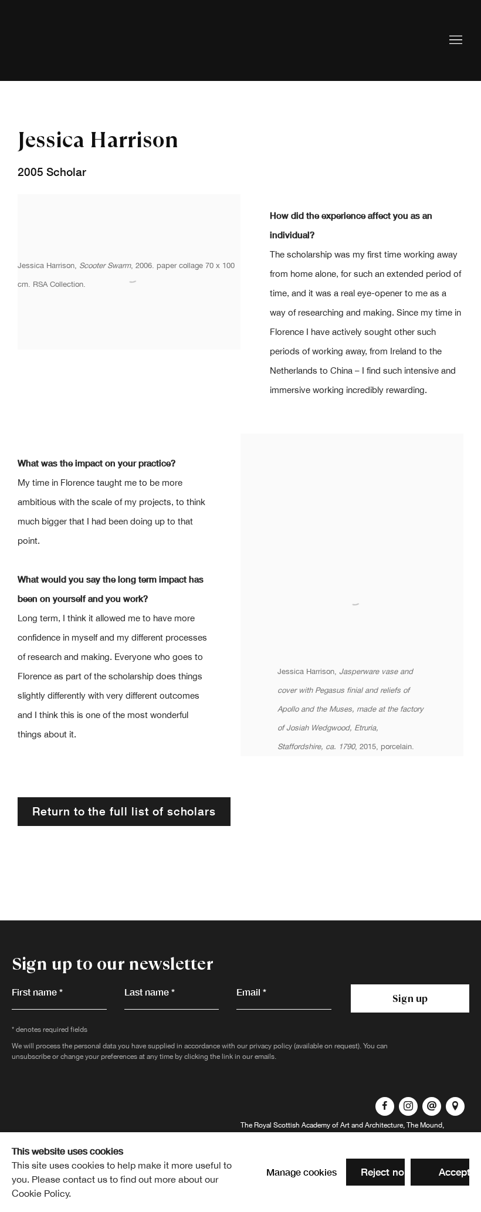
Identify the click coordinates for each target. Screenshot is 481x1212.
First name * (37, 991)
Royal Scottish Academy (88, 40)
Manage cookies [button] (301, 1171)
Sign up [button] (410, 998)
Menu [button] (454, 40)
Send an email (431, 1106)
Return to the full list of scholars (124, 811)
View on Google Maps (455, 1106)
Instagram (408, 1106)
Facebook (384, 1106)
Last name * (149, 991)
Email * (251, 991)
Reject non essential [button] (407, 1172)
